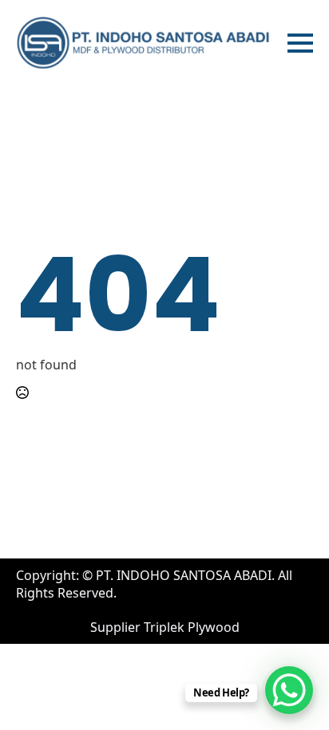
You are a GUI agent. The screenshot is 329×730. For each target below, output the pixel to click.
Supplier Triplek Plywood (165, 627)
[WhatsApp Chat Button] (289, 690)
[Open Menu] (300, 43)
